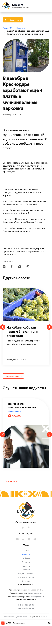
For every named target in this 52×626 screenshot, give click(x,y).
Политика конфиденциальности (15, 617)
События (26, 558)
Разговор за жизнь (17, 411)
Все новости (15, 20)
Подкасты (26, 566)
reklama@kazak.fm (26, 608)
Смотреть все (11, 481)
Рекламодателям (26, 577)
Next (49, 327)
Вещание (26, 570)
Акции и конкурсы (26, 573)
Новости (26, 554)
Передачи (26, 562)
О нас (26, 551)
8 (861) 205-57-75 (26, 605)
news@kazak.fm (37, 596)
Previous (2, 327)
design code (45, 617)
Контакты (26, 581)
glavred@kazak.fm (34, 593)
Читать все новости (13, 376)
